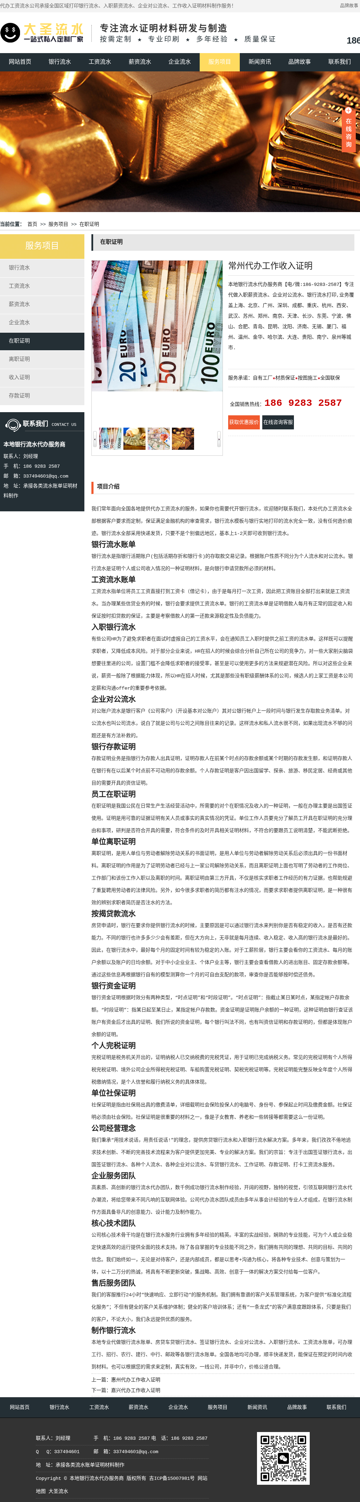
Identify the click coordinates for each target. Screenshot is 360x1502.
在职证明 (89, 224)
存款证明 (19, 396)
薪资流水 (140, 62)
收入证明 (19, 378)
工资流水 (100, 62)
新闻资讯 (260, 62)
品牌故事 (349, 5)
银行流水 (60, 62)
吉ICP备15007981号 (172, 1478)
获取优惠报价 (244, 422)
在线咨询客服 (278, 422)
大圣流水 (58, 1491)
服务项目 (219, 62)
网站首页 (20, 62)
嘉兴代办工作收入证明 (135, 1390)
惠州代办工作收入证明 (135, 1380)
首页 (32, 224)
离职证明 (19, 360)
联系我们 (339, 62)
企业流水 (179, 62)
